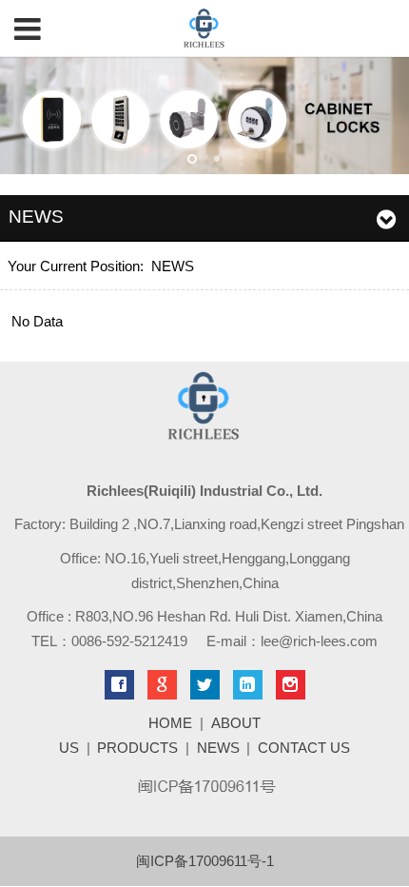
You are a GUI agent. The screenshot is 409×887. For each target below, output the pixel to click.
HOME (170, 723)
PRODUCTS (137, 747)
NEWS (172, 266)
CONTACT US (304, 747)
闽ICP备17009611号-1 (205, 861)
